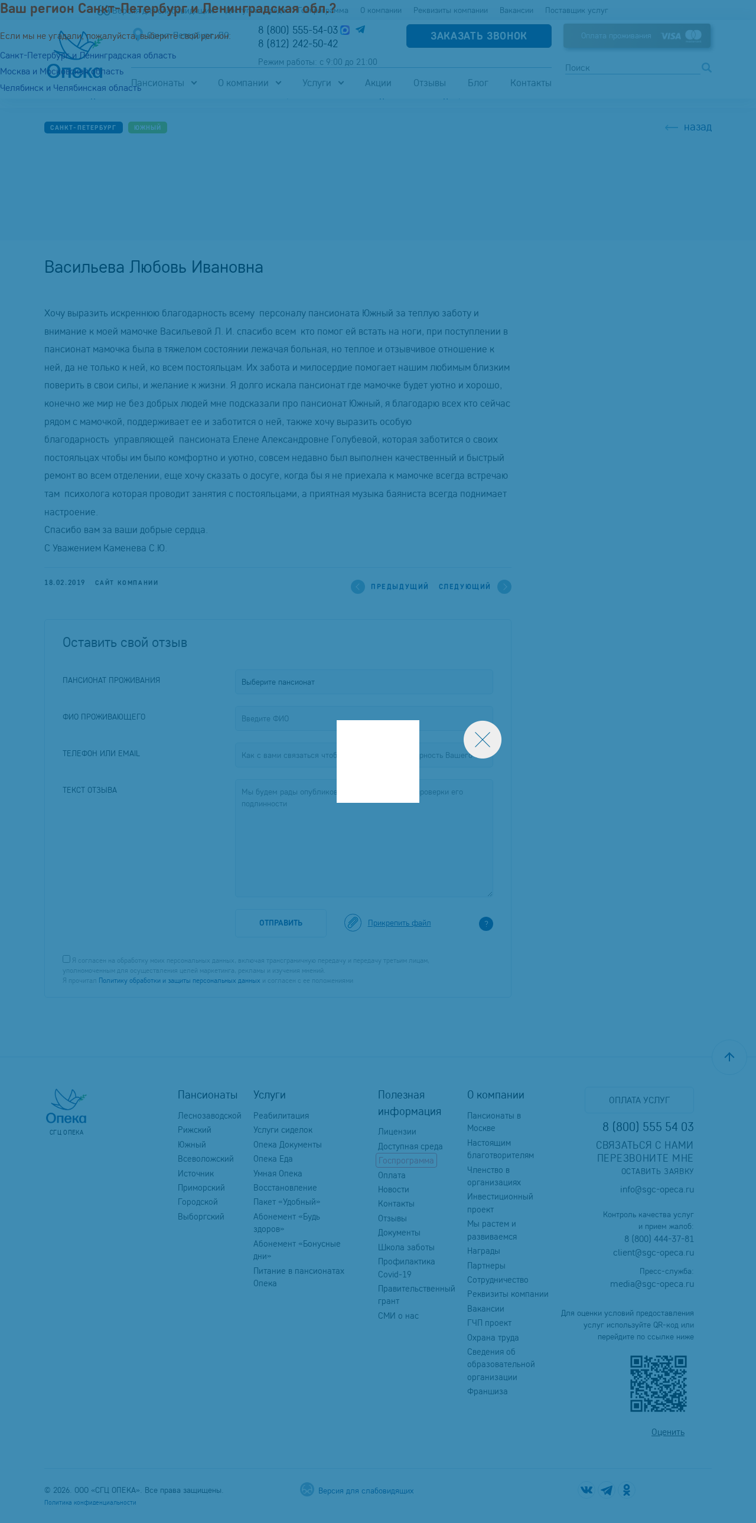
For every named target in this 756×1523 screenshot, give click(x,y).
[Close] (482, 739)
